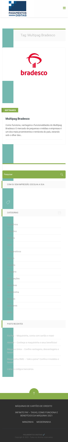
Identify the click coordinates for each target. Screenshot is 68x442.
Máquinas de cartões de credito (33, 406)
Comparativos (14, 251)
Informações (13, 278)
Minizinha (28, 422)
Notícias (11, 298)
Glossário (11, 271)
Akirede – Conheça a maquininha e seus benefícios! (32, 342)
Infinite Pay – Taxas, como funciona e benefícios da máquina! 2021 (36, 414)
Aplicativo (12, 231)
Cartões (11, 238)
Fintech (10, 258)
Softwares (12, 305)
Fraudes (11, 265)
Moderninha (13, 292)
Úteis (9, 312)
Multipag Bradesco (18, 118)
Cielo (9, 245)
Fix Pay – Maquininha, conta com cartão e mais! (30, 335)
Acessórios (12, 224)
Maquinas (12, 285)
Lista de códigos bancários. (20, 369)
